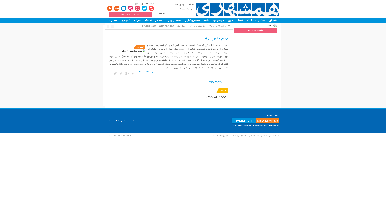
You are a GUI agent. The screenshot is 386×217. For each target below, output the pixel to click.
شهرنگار (137, 20)
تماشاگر (148, 20)
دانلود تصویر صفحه (255, 30)
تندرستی (126, 20)
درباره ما (133, 121)
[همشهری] (237, 9)
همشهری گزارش (192, 20)
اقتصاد (240, 20)
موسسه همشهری (147, 3)
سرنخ (230, 20)
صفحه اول (273, 20)
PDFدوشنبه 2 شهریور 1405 (131, 14)
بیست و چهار (174, 20)
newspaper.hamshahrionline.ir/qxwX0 (158, 26)
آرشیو (137, 3)
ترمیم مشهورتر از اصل (216, 97)
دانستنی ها (113, 20)
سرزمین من (218, 20)
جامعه (206, 20)
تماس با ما (120, 121)
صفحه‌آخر (159, 20)
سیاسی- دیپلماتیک (256, 20)
